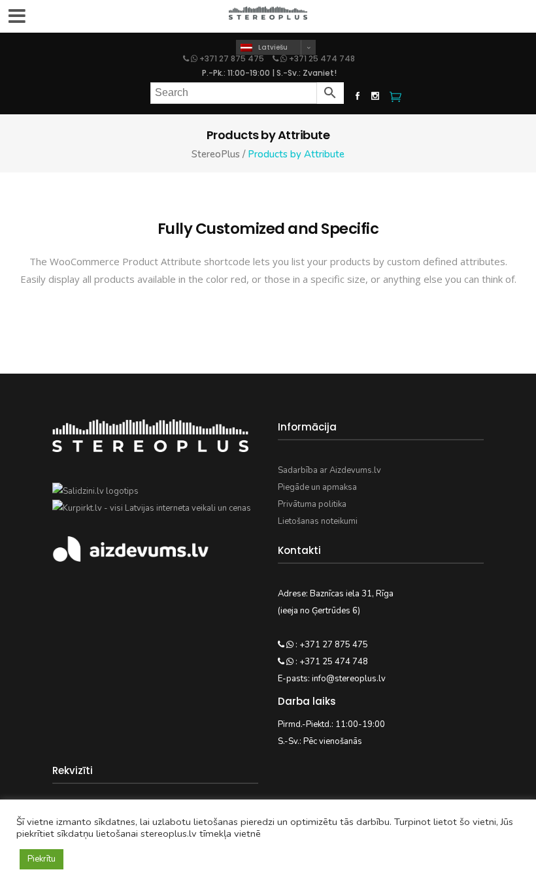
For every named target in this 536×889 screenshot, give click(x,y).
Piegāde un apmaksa (317, 487)
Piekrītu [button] (41, 859)
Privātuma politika (312, 504)
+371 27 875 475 (231, 58)
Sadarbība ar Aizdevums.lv (329, 470)
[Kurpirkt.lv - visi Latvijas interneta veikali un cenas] (151, 508)
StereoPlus (216, 154)
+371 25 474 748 (321, 58)
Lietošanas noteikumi (318, 521)
